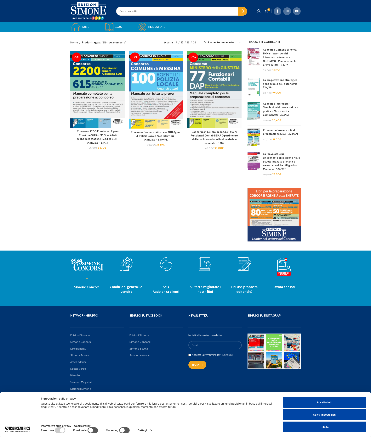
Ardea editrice (78, 362)
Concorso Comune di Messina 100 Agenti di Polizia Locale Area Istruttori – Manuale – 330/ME (156, 135)
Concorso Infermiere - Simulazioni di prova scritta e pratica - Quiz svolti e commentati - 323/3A (280, 109)
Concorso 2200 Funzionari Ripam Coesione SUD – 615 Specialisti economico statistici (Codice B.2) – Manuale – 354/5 (98, 137)
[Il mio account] (259, 11)
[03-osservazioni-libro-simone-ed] (205, 264)
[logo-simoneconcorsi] (87, 264)
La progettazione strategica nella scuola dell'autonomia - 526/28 (281, 83)
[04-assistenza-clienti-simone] (166, 264)
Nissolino (76, 375)
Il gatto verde (78, 368)
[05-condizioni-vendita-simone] (126, 264)
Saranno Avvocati (139, 355)
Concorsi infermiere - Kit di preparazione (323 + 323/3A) (280, 132)
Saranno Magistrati (81, 382)
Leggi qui (227, 355)
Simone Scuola (79, 355)
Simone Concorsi (87, 287)
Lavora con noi (284, 287)
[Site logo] (88, 11)
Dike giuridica (78, 348)
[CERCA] (242, 11)
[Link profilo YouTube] (297, 11)
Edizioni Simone (80, 335)
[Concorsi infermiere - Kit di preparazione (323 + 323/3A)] (254, 137)
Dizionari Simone (80, 388)
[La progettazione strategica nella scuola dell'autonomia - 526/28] (254, 87)
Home (74, 42)
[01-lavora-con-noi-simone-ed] (244, 264)
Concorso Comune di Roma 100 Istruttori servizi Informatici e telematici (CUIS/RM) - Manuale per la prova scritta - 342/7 (280, 57)
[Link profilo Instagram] (287, 11)
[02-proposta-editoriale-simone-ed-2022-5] (284, 267)
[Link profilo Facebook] (277, 11)
